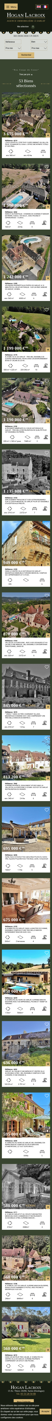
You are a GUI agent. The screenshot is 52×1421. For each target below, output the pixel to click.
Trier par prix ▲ (26, 74)
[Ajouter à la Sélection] (47, 524)
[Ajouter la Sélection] (47, 96)
